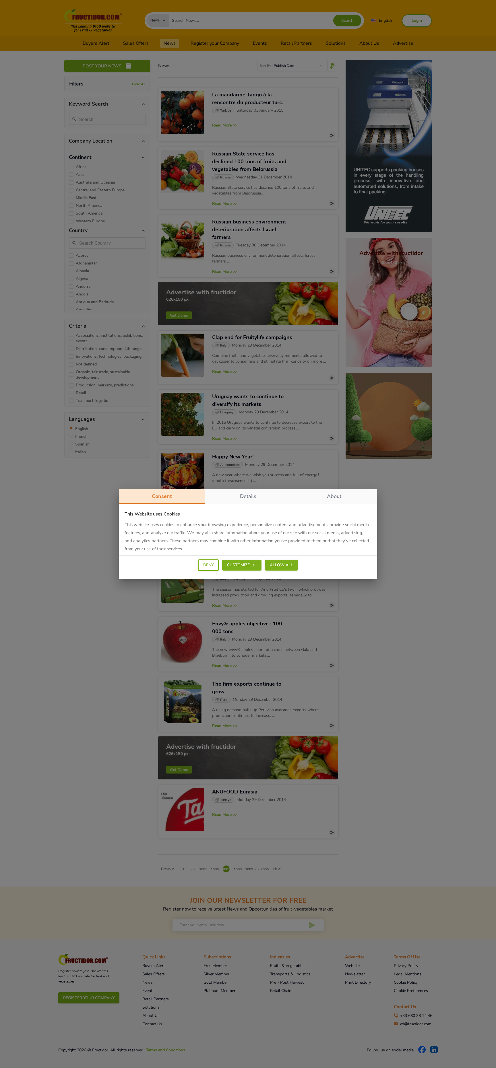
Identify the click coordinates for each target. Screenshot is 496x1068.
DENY (208, 565)
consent (162, 496)
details (248, 496)
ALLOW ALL (281, 565)
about (334, 496)
